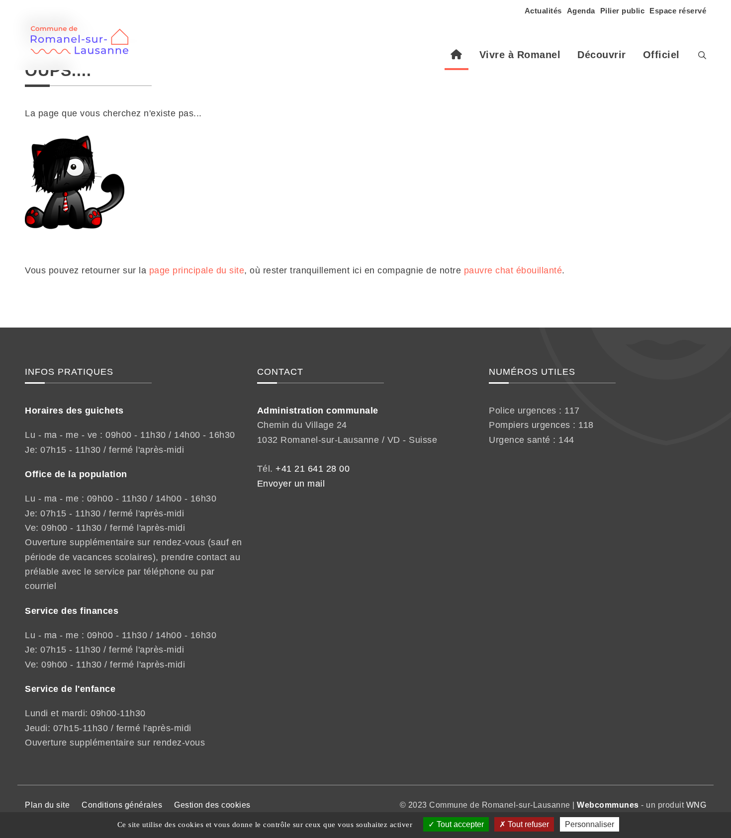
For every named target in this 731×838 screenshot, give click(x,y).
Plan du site (47, 805)
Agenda (581, 10)
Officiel (661, 54)
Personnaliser (589, 824)
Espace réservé (677, 10)
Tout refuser (527, 824)
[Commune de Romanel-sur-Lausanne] (83, 35)
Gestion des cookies (212, 805)
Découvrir (601, 54)
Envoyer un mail (291, 484)
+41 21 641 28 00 (312, 469)
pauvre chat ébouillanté (513, 270)
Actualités (543, 10)
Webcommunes (608, 805)
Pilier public (622, 10)
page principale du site (197, 270)
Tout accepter (459, 824)
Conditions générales (122, 805)
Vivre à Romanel (520, 54)
